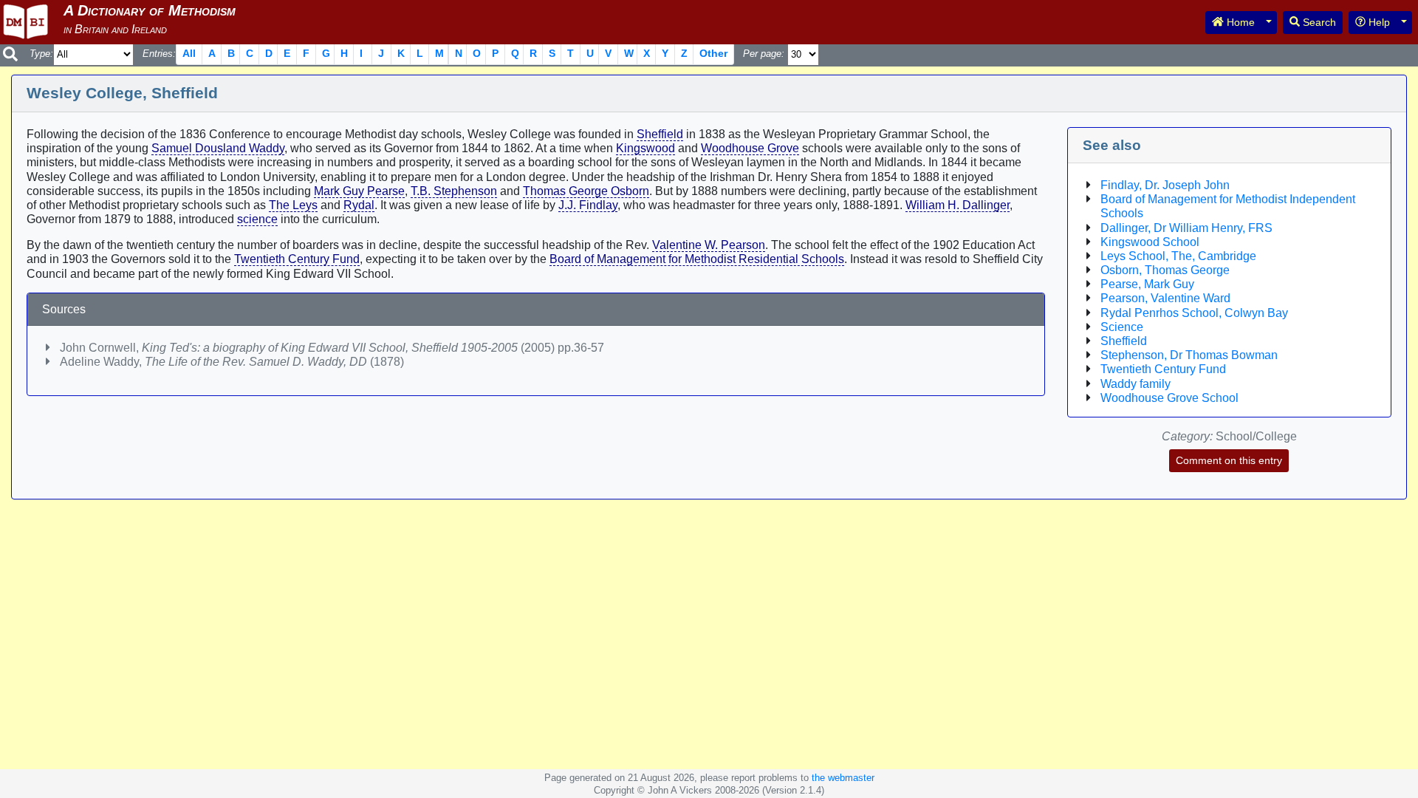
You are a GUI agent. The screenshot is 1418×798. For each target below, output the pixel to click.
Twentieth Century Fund (297, 259)
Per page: (763, 53)
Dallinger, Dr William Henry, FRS (1186, 228)
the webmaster (843, 777)
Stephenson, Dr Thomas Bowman (1189, 355)
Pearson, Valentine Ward (1165, 298)
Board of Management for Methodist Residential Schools (696, 259)
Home (1239, 22)
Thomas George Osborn (586, 191)
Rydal (358, 205)
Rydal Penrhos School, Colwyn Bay (1194, 313)
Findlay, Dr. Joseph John (1165, 185)
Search (1318, 22)
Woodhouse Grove (750, 148)
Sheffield (660, 134)
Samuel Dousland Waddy (217, 148)
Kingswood (645, 148)
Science (1121, 327)
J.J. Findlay (587, 205)
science (257, 219)
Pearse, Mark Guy (1147, 284)
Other (713, 53)
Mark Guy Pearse (359, 191)
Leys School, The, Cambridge (1178, 256)
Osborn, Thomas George (1165, 270)
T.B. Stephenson (454, 191)
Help (1378, 22)
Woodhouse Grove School (1169, 398)
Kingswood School (1149, 242)
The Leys (293, 205)
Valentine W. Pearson (708, 245)
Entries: (159, 53)
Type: (41, 53)
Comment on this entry (1229, 460)
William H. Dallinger (957, 205)
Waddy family (1135, 384)
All (189, 53)
